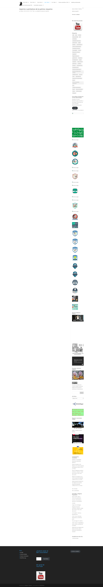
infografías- (80, 57)
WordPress (42, 585)
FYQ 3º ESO (32, 2)
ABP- (80, 37)
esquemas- (74, 54)
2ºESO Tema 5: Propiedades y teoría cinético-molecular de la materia (78, 524)
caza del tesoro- (79, 44)
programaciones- (75, 67)
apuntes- (74, 44)
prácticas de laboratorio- (77, 69)
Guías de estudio (75, 464)
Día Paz (79, 50)
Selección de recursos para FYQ (25, 5)
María (22, 11)
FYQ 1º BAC (47, 2)
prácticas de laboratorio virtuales (77, 72)
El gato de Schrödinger (76, 505)
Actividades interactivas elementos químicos (76, 461)
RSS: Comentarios (75, 490)
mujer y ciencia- (80, 61)
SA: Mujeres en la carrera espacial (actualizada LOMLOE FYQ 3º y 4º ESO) (77, 478)
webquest (74, 93)
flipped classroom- (76, 56)
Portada (73, 503)
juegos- (80, 59)
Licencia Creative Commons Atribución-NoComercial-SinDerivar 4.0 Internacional (77, 388)
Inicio (20, 2)
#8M (73, 35)
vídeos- (74, 91)
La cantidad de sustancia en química (42, 11)
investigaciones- (75, 59)
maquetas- (74, 61)
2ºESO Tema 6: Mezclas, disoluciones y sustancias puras (77, 518)
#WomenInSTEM (75, 37)
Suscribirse (45, 558)
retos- (74, 76)
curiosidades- (75, 50)
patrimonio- (75, 63)
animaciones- (75, 42)
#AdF (76, 35)
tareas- (74, 80)
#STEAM (79, 35)
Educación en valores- (76, 52)
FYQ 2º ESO (25, 2)
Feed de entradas (23, 554)
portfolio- (79, 63)
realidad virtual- (75, 74)
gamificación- (75, 57)
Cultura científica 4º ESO (63, 2)
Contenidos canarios (38, 5)
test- (73, 85)
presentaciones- (79, 65)
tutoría (74, 89)
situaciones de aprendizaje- (77, 78)
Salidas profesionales (75, 2)
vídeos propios (78, 91)
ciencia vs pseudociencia (77, 46)
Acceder (21, 552)
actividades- (75, 38)
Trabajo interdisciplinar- (77, 87)
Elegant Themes (28, 585)
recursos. (80, 74)
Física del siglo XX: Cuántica (77, 520)
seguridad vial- (78, 76)
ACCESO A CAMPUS (75, 551)
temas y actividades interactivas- (76, 83)
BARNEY (73, 459)
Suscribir (74, 108)
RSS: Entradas (74, 488)
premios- (74, 65)
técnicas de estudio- (79, 89)
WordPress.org (23, 557)
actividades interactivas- (77, 40)
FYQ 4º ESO (39, 2)
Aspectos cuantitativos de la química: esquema (35, 9)
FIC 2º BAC (54, 2)
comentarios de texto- (76, 48)
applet (79, 42)
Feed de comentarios (24, 556)
